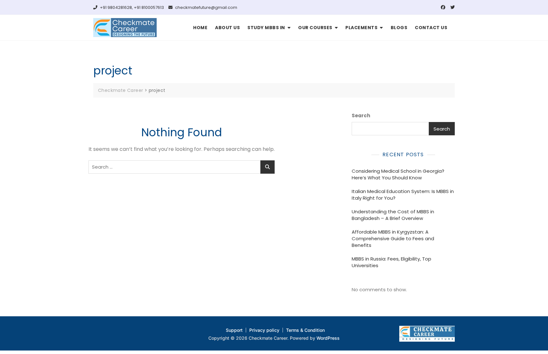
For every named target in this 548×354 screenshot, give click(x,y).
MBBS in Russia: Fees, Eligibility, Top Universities (391, 262)
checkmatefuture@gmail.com (205, 7)
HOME (200, 27)
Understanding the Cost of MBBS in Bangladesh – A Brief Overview (393, 215)
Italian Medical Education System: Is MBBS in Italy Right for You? (403, 194)
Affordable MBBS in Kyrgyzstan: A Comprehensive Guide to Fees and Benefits (393, 238)
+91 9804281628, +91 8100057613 (131, 7)
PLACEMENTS (361, 27)
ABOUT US (227, 27)
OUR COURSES (315, 27)
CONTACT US (431, 27)
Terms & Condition (305, 330)
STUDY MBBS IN (266, 27)
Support (234, 330)
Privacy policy (264, 330)
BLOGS (399, 27)
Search (361, 115)
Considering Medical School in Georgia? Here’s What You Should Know (398, 174)
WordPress (328, 338)
